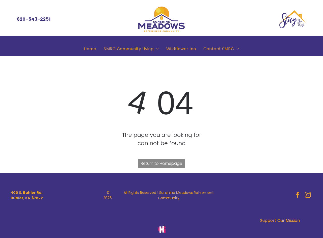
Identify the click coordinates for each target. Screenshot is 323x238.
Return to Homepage (161, 163)
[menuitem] (90, 48)
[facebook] (297, 195)
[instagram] (308, 195)
